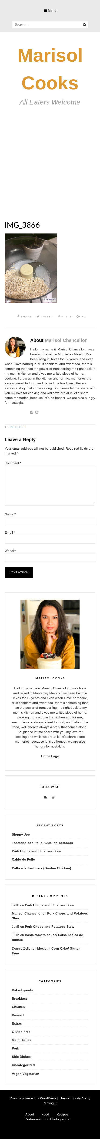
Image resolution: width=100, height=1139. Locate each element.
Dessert (18, 1015)
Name (10, 514)
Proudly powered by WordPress (33, 1098)
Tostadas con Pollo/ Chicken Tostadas (42, 843)
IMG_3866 (17, 427)
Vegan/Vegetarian (25, 1074)
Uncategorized (23, 1065)
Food (45, 1114)
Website (11, 551)
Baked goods (22, 990)
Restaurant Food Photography (46, 1119)
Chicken (18, 1007)
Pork (15, 1048)
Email (10, 532)
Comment (13, 463)
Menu (52, 10)
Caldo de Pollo (23, 859)
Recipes (62, 1114)
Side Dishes (21, 1056)
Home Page (50, 756)
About (29, 1114)
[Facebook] (46, 797)
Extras (17, 1023)
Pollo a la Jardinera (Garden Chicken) (41, 868)
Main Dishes (21, 1040)
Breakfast (19, 998)
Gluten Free (21, 1032)
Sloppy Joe (21, 834)
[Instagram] (53, 797)
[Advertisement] (50, 169)
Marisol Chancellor (66, 340)
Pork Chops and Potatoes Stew (36, 851)
